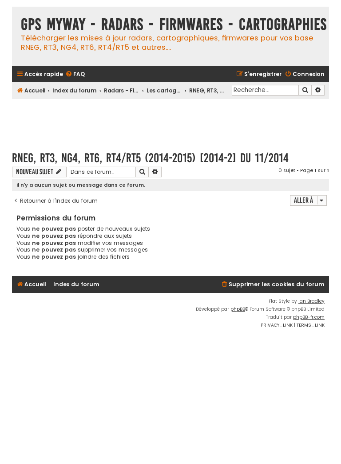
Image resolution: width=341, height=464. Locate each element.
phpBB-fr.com (309, 317)
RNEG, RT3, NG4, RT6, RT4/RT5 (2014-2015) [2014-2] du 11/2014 (150, 158)
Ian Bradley (311, 301)
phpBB (237, 309)
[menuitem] (75, 74)
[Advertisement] (173, 121)
